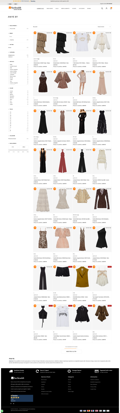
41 (10, 127)
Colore (11, 88)
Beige (11, 92)
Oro (11, 101)
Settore (11, 44)
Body (11, 64)
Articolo (12, 61)
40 (10, 125)
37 (10, 120)
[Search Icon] (102, 8)
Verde (11, 104)
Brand (11, 33)
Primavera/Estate (12, 138)
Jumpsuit (12, 74)
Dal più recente (101, 26)
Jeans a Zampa (13, 71)
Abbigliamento (11, 55)
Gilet (11, 67)
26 (10, 112)
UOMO (15, 4)
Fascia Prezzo (13, 143)
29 (10, 117)
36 (10, 118)
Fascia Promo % (13, 25)
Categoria (12, 52)
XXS (74, 214)
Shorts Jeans (13, 76)
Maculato (12, 96)
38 (10, 122)
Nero (11, 99)
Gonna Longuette (14, 69)
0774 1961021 (109, 3)
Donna (9, 47)
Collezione (12, 135)
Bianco (11, 94)
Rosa (11, 102)
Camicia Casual (13, 66)
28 (10, 115)
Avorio (11, 91)
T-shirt (11, 79)
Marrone (12, 97)
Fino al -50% (12, 28)
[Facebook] (11, 403)
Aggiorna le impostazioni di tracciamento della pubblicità (19, 410)
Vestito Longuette (14, 82)
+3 (38, 58)
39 (10, 123)
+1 (57, 97)
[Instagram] (13, 403)
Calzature (10, 56)
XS (73, 58)
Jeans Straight (13, 72)
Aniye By (12, 39)
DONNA (10, 4)
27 (10, 113)
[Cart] (111, 8)
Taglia (11, 109)
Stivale (11, 77)
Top (11, 81)
